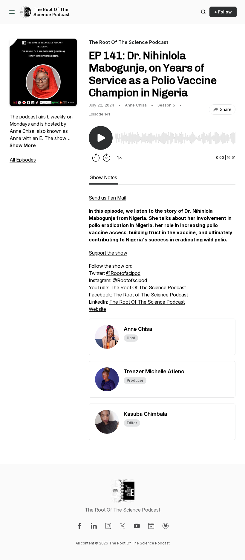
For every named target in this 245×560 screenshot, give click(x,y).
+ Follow (223, 11)
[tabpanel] (162, 256)
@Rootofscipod (123, 273)
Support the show (108, 253)
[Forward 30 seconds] (106, 157)
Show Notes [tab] (103, 177)
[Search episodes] (203, 12)
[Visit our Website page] (151, 526)
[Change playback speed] (119, 157)
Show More (23, 145)
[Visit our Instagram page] (108, 526)
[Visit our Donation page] (166, 526)
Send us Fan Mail (107, 198)
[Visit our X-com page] (122, 526)
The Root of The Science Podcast (150, 295)
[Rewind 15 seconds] (96, 157)
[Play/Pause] (101, 138)
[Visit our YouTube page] (137, 526)
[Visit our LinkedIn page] (94, 526)
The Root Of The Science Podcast (51, 12)
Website (97, 309)
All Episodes (23, 160)
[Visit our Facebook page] (79, 526)
